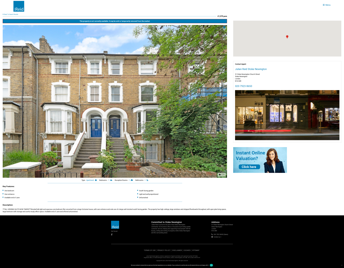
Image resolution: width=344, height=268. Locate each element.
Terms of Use (150, 250)
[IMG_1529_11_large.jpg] (115, 101)
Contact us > (217, 237)
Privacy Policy (163, 250)
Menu (328, 5)
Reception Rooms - (122, 180)
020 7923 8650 (243, 86)
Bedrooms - (103, 180)
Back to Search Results (11, 14)
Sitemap (195, 250)
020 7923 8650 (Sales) (221, 234)
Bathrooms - (140, 180)
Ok (211, 265)
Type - (84, 180)
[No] (342, 265)
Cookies (187, 250)
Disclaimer (177, 250)
